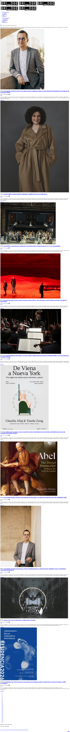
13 (2, 703)
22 (2, 711)
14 (2, 704)
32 (2, 720)
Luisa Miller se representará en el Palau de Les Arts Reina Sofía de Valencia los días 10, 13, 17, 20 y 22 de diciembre (32, 246)
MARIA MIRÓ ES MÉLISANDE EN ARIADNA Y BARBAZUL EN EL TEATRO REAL (25, 194)
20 (2, 709)
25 (2, 714)
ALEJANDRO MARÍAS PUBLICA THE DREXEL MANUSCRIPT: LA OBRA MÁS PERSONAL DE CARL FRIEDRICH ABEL (35, 497)
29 (2, 717)
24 (2, 713)
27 (2, 715)
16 (2, 706)
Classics (7, 94)
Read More (2, 100)
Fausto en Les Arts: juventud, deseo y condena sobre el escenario (19, 620)
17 (2, 707)
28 (2, 716)
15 (2, 705)
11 (2, 702)
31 (2, 719)
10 (2, 701)
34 (2, 721)
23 (2, 712)
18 (2, 708)
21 (2, 710)
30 (2, 718)
